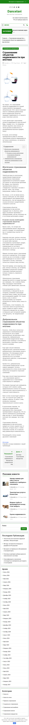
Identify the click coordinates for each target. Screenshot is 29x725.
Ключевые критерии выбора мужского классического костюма (13, 1)
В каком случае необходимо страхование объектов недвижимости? (15, 154)
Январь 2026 (6, 592)
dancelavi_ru (7, 63)
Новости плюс (7, 697)
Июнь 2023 (6, 668)
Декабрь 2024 (7, 625)
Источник (6, 442)
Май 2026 (6, 579)
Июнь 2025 (6, 605)
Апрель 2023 (6, 674)
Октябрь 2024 (7, 631)
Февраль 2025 (7, 618)
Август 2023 (6, 661)
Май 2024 (6, 641)
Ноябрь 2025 (6, 598)
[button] (23, 146)
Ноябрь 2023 (6, 655)
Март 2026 (6, 585)
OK (14, 723)
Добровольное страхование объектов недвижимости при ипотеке (13, 160)
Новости (5, 694)
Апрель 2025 (6, 612)
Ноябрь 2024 (6, 628)
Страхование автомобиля (10, 707)
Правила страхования (9, 701)
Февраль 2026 (7, 588)
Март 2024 (6, 645)
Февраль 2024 (7, 648)
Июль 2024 (6, 638)
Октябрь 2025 (7, 602)
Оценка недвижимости (17, 514)
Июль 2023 (6, 665)
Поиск (4, 525)
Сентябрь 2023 (7, 658)
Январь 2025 (6, 621)
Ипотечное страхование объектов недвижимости (12, 150)
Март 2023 (6, 678)
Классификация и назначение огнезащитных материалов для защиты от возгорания (15, 560)
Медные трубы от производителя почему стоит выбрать (17, 504)
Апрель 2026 (6, 582)
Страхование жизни (9, 710)
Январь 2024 (6, 651)
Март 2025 (6, 615)
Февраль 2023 (7, 681)
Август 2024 (6, 635)
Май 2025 (6, 608)
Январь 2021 (6, 684)
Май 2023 (6, 671)
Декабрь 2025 (7, 595)
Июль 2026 (6, 572)
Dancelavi (14, 11)
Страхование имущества (10, 48)
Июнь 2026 (6, 575)
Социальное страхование (10, 704)
